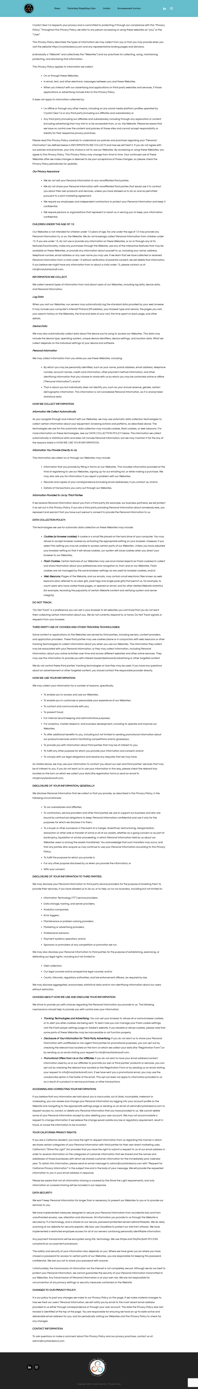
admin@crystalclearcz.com (146, 1106)
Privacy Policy (114, 1384)
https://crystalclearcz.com (67, 46)
